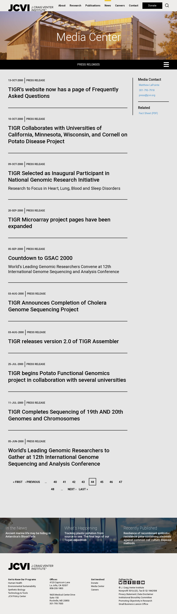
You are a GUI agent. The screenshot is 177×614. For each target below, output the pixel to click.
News (108, 5)
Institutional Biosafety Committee (135, 597)
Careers (120, 5)
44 (93, 482)
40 (56, 482)
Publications (92, 5)
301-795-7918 (147, 90)
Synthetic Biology (16, 589)
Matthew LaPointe (149, 85)
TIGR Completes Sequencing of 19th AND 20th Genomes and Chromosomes (65, 415)
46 (112, 482)
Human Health (15, 583)
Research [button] (75, 5)
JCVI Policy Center (17, 596)
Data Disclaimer (145, 594)
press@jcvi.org (147, 95)
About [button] (62, 5)
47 (121, 482)
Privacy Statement (127, 594)
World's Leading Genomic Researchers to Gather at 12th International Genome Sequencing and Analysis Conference (58, 457)
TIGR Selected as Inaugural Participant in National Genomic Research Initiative (58, 176)
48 (53, 489)
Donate (152, 5)
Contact (133, 5)
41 (65, 482)
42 (74, 482)
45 (102, 482)
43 (84, 482)
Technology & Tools (18, 593)
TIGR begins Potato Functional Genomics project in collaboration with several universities (67, 376)
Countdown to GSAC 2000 (40, 258)
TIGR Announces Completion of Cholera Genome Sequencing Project (57, 306)
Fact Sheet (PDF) (148, 113)
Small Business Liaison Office (133, 604)
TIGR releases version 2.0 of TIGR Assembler (63, 341)
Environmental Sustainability (22, 586)
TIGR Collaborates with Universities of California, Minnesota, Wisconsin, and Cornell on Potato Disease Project (67, 135)
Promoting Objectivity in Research (135, 600)
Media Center (97, 586)
